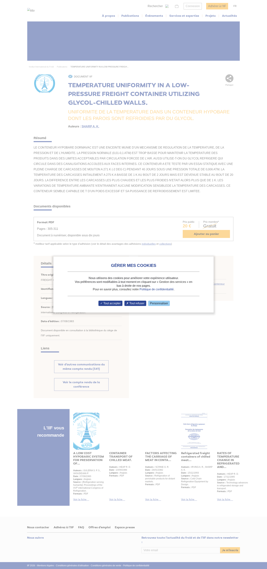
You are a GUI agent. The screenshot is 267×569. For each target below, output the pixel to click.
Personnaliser (159, 303)
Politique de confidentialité (156, 289)
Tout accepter (112, 303)
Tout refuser (136, 303)
